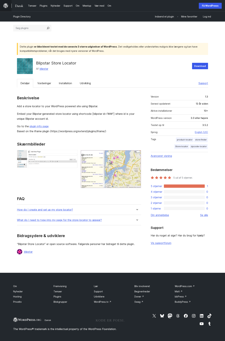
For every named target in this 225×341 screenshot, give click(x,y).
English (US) (201, 132)
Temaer (58, 291)
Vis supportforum (161, 243)
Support (203, 83)
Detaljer (25, 83)
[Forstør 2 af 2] (136, 154)
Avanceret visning (161, 156)
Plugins (57, 296)
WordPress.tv (102, 301)
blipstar (44, 68)
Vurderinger (44, 83)
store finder (201, 139)
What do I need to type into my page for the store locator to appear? (59, 220)
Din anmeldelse (160, 215)
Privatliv (17, 301)
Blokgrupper (60, 301)
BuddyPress (183, 301)
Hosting (17, 296)
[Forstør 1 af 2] (73, 154)
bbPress (181, 296)
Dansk (48, 320)
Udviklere (99, 296)
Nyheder (18, 291)
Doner (139, 296)
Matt (179, 291)
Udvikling (85, 83)
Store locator (181, 146)
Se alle (204, 215)
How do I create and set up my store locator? (45, 209)
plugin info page (39, 126)
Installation (65, 83)
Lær (96, 286)
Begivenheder (142, 291)
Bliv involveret (142, 286)
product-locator (185, 139)
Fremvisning (60, 286)
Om (15, 286)
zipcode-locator (199, 146)
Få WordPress (210, 5)
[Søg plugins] (48, 28)
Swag (138, 301)
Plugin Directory (22, 16)
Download (200, 66)
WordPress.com (185, 286)
